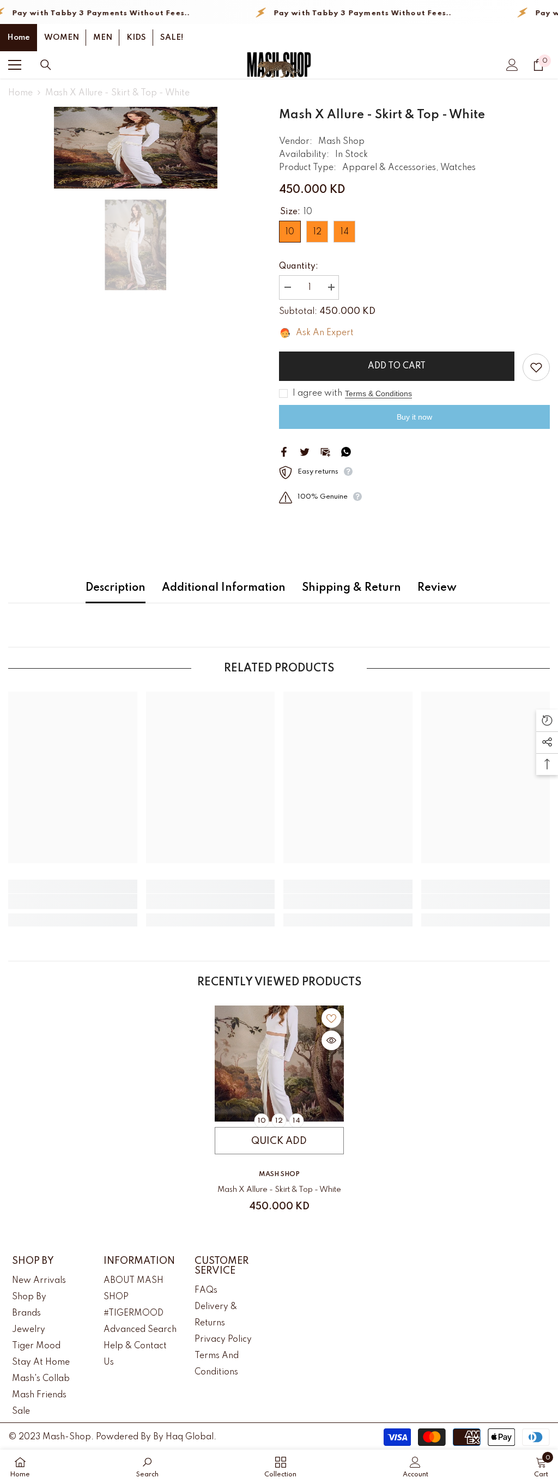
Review (437, 588)
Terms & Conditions (378, 393)
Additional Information (224, 588)
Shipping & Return (351, 588)
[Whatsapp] (346, 451)
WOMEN (61, 37)
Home (18, 37)
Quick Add (279, 1141)
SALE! (171, 37)
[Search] (45, 64)
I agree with (317, 393)
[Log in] (512, 65)
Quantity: (298, 266)
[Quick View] (331, 1040)
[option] (135, 148)
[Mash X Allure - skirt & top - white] (279, 1064)
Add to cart (397, 366)
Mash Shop (341, 141)
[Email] (325, 451)
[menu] (14, 64)
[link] (72, 901)
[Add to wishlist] (536, 367)
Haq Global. (191, 1437)
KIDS (136, 37)
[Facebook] (284, 451)
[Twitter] (305, 451)
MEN (102, 37)
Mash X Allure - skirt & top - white (279, 1190)
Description (115, 588)
